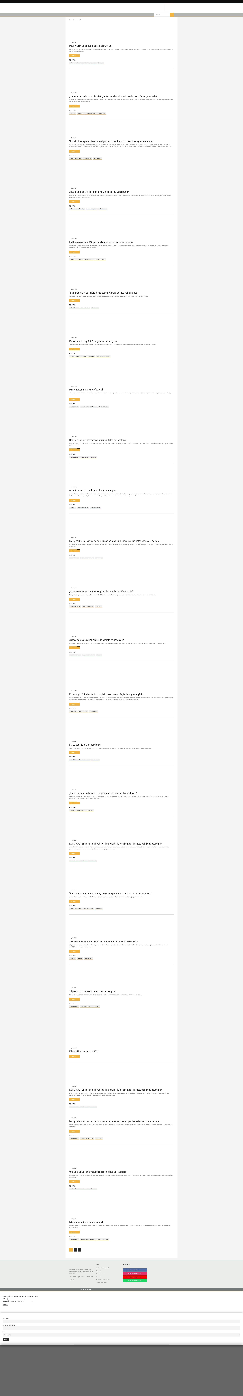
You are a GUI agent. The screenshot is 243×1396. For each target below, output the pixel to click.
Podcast (98, 1271)
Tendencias (94, 307)
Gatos (72, 810)
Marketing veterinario (88, 356)
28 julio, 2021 (74, 138)
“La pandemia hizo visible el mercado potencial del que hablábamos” (103, 292)
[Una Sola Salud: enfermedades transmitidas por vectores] (121, 426)
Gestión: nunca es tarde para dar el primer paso (93, 490)
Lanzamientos (87, 158)
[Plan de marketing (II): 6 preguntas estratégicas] (121, 327)
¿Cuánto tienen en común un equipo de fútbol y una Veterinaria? (101, 591)
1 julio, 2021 (74, 987)
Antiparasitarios (74, 457)
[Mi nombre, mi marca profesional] (121, 375)
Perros (85, 711)
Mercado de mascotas (84, 759)
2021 (76, 20)
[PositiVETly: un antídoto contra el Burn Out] (121, 32)
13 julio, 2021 (74, 636)
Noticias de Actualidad (102, 1268)
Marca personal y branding (77, 208)
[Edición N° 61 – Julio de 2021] (121, 1031)
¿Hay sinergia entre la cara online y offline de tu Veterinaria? (99, 191)
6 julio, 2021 (74, 840)
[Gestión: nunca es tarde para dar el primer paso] (121, 476)
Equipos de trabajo (75, 606)
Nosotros (98, 1277)
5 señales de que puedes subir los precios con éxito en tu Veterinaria (103, 941)
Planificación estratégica (103, 356)
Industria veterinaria (76, 158)
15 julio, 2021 (74, 588)
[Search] (172, 15)
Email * (5, 1299)
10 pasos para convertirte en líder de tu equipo (92, 991)
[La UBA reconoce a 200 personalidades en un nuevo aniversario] (121, 228)
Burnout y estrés (88, 63)
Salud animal (97, 158)
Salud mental (99, 63)
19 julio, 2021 (74, 487)
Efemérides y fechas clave (85, 259)
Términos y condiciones (102, 1280)
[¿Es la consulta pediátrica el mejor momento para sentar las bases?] (121, 779)
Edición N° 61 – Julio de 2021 (84, 1051)
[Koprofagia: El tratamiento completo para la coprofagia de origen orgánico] (121, 677)
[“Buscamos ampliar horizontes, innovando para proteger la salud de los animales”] (121, 879)
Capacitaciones (100, 1274)
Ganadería (80, 113)
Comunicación (74, 406)
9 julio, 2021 (74, 741)
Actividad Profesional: (10, 1301)
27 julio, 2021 (74, 188)
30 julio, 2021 (74, 42)
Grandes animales (91, 113)
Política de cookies (101, 1282)
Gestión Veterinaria (75, 356)
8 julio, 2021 (74, 789)
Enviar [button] (5, 1304)
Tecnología (98, 558)
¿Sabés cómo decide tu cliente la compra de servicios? (96, 640)
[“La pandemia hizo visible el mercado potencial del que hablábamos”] (121, 278)
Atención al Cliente (75, 655)
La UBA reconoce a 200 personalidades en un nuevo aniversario (101, 242)
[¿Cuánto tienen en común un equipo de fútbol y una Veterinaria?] (121, 577)
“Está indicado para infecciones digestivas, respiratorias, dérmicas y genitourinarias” (111, 141)
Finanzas (73, 113)
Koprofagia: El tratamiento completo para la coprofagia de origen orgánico (106, 694)
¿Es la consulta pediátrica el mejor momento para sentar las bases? (103, 793)
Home (71, 20)
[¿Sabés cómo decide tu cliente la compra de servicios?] (121, 626)
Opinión (85, 860)
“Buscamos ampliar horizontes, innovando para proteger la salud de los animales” (110, 893)
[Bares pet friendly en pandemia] (121, 730)
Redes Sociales (102, 208)
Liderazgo (98, 606)
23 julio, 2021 (74, 337)
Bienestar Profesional (76, 63)
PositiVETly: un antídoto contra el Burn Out (90, 45)
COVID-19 (73, 307)
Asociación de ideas (85, 1289)
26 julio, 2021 (74, 238)
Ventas (98, 655)
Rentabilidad (102, 113)
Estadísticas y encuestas (87, 558)
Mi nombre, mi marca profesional (86, 389)
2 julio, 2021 (74, 890)
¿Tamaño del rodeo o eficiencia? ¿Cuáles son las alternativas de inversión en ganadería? (113, 96)
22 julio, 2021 (74, 386)
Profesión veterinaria (100, 259)
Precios (80, 958)
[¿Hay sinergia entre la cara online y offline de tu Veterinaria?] (121, 178)
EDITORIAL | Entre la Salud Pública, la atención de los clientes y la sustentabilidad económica (116, 843)
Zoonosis (93, 457)
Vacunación (89, 810)
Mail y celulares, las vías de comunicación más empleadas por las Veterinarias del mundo (114, 541)
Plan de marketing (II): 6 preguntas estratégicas (93, 341)
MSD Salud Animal (88, 908)
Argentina (73, 259)
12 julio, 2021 (74, 690)
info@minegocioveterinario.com (81, 1277)
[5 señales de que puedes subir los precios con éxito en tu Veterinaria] (121, 927)
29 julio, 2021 (74, 92)
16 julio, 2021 (74, 537)
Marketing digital (91, 208)
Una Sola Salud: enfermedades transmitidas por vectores (97, 440)
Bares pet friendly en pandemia (85, 744)
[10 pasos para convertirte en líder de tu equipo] (121, 977)
